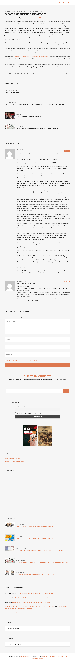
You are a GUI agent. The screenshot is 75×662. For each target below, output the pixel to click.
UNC (33, 73)
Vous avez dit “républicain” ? (28, 116)
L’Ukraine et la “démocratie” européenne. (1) (34, 539)
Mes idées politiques (24, 11)
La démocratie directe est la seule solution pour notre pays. (42, 562)
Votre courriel (21, 406)
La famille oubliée (14, 93)
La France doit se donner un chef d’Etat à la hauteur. (39, 574)
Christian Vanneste (37, 376)
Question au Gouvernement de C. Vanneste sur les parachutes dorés (35, 104)
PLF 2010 (28, 73)
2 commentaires (38, 11)
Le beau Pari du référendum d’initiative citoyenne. (37, 128)
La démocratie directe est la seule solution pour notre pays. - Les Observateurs (29, 606)
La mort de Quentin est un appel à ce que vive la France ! (40, 550)
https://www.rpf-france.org (13, 458)
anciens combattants (13, 73)
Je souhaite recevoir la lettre (29, 413)
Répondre (67, 150)
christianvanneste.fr (26, 656)
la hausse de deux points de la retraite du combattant (30, 56)
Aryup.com (45, 656)
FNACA (23, 73)
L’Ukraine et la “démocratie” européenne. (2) (34, 527)
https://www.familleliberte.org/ (14, 461)
